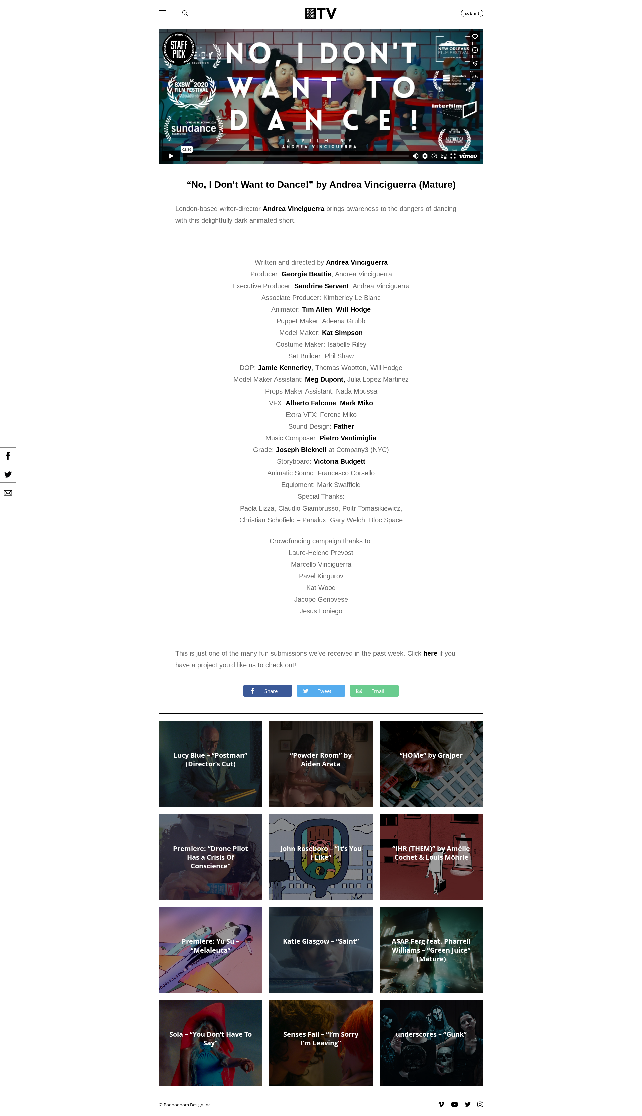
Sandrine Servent (321, 286)
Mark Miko (356, 403)
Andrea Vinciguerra (293, 208)
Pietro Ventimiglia (348, 438)
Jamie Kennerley (284, 367)
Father (344, 426)
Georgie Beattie (306, 274)
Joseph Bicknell (301, 449)
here (430, 653)
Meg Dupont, (325, 379)
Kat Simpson (342, 332)
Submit (472, 13)
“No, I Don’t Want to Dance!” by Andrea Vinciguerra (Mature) (321, 184)
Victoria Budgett (339, 461)
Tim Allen (317, 309)
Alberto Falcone (311, 403)
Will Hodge (353, 309)
